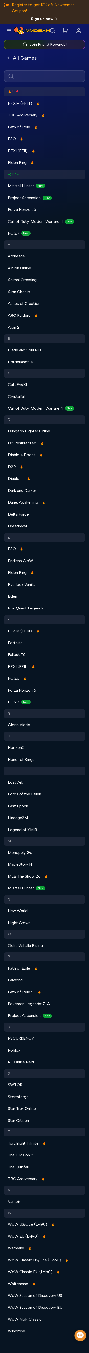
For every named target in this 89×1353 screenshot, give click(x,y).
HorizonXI (16, 747)
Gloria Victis (19, 724)
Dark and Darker (22, 490)
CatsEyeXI (17, 384)
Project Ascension (29, 197)
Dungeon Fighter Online (29, 431)
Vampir (14, 1201)
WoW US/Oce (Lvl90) (27, 1224)
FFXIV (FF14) (20, 103)
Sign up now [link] (42, 18)
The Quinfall (18, 1167)
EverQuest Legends (26, 608)
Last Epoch (18, 806)
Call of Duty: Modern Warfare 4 (40, 221)
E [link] (9, 537)
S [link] (9, 1073)
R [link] (9, 1027)
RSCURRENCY (21, 1038)
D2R (12, 466)
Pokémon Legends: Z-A (29, 1003)
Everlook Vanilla (21, 584)
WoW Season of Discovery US (35, 1295)
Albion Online (19, 268)
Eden (12, 596)
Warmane (16, 1248)
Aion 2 (14, 327)
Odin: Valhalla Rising (25, 945)
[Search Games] (52, 31)
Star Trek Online (22, 1108)
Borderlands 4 (20, 362)
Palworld (15, 980)
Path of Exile (19, 127)
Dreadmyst (18, 526)
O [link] (9, 934)
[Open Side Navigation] (9, 31)
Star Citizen (18, 1120)
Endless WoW (20, 560)
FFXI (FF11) (18, 150)
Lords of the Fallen (24, 794)
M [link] (9, 841)
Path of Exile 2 (21, 992)
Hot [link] (15, 91)
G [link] (9, 713)
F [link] (9, 619)
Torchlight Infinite (23, 1143)
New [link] (15, 174)
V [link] (9, 1190)
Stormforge (18, 1096)
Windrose (16, 1331)
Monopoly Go (20, 852)
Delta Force (18, 514)
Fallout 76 (17, 654)
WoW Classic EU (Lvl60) (30, 1271)
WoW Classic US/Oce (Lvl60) (34, 1260)
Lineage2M (18, 817)
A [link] (9, 245)
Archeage (16, 256)
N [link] (9, 899)
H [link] (9, 736)
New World (18, 910)
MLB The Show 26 (24, 876)
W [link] (9, 1213)
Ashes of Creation (24, 303)
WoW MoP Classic (25, 1319)
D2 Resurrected (22, 443)
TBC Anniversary (22, 115)
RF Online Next (21, 1062)
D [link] (9, 420)
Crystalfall (16, 396)
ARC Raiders (19, 315)
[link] (19, 31)
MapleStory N (20, 864)
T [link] (9, 1132)
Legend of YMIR (22, 829)
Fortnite (15, 642)
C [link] (9, 373)
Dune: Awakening (23, 502)
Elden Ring (17, 162)
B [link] (9, 339)
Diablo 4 (15, 478)
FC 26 (13, 678)
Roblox (14, 1050)
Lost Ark (15, 782)
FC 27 (18, 233)
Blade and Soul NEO (25, 350)
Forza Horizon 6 (22, 209)
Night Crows (19, 922)
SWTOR (15, 1084)
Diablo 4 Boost (21, 454)
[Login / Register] (78, 31)
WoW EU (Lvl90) (23, 1236)
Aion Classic (19, 291)
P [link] (9, 957)
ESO (12, 138)
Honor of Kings (21, 759)
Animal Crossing (22, 279)
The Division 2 (20, 1155)
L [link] (9, 771)
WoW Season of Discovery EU (35, 1307)
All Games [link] (25, 58)
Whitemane (18, 1283)
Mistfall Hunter (25, 185)
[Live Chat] (80, 1335)
